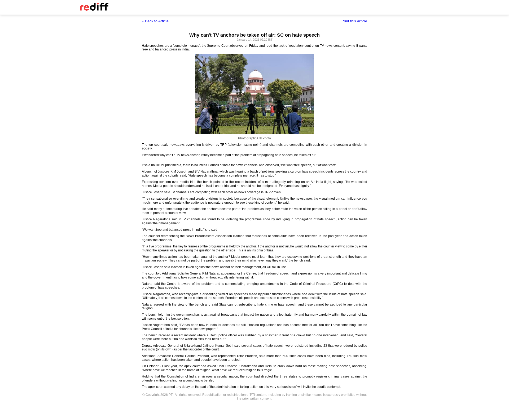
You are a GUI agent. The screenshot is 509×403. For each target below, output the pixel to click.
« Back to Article (155, 21)
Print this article (354, 21)
